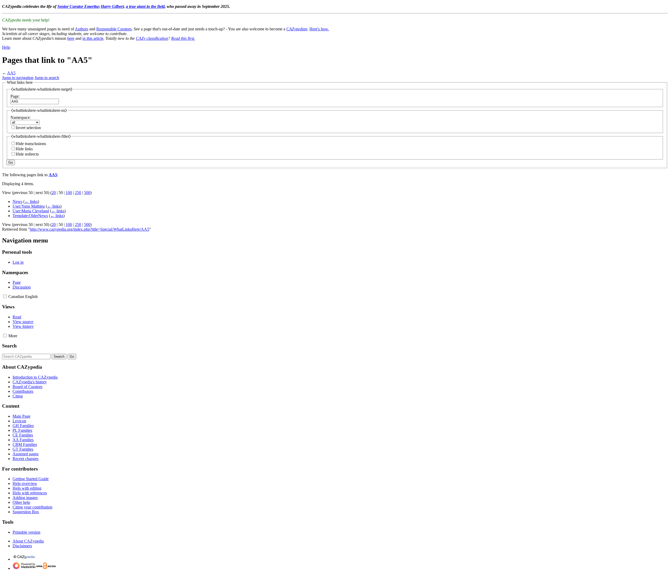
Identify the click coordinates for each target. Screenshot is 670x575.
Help (6, 47)
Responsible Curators (114, 29)
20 (54, 192)
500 (87, 192)
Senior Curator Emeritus (78, 6)
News (17, 201)
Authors (81, 29)
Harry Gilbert (112, 6)
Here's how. (319, 29)
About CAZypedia (28, 541)
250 (78, 192)
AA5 (11, 73)
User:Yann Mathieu (29, 206)
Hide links (24, 149)
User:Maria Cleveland (31, 211)
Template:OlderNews (30, 215)
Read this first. (183, 38)
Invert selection (28, 127)
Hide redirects (27, 154)
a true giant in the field (145, 6)
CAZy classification (152, 38)
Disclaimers (22, 546)
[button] (5, 296)
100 (69, 192)
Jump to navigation (18, 77)
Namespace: (20, 117)
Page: (15, 96)
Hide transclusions (31, 143)
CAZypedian (296, 29)
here (70, 38)
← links (31, 201)
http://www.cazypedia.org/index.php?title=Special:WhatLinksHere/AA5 (89, 229)
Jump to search (47, 77)
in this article (92, 38)
